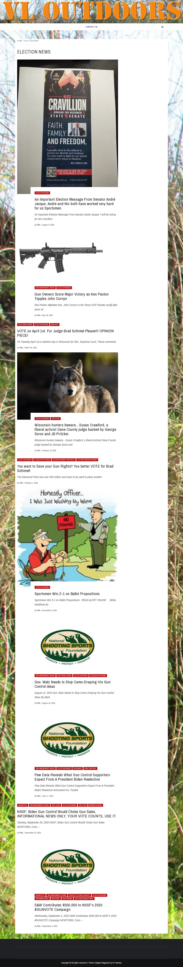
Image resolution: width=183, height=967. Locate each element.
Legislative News (42, 460)
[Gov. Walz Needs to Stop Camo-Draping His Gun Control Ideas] (67, 647)
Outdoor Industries (84, 899)
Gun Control (90, 768)
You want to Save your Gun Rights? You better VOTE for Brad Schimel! (65, 468)
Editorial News (25, 324)
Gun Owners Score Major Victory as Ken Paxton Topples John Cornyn (72, 296)
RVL (39, 224)
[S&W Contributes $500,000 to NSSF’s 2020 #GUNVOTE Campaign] (67, 866)
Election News (42, 193)
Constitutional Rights (79, 895)
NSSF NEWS (67, 899)
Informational (42, 899)
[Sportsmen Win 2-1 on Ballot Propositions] (67, 537)
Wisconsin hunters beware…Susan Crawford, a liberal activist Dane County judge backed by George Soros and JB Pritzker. (75, 429)
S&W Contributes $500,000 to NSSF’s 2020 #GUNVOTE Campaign (68, 907)
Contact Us (91, 26)
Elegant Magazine (102, 962)
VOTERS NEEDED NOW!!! (87, 460)
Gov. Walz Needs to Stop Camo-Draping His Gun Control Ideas (73, 684)
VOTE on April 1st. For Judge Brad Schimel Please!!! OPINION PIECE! (65, 333)
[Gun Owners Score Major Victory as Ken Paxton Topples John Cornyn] (67, 260)
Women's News (95, 805)
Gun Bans (77, 768)
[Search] (162, 27)
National (56, 899)
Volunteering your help (64, 460)
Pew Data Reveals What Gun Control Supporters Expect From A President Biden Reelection (72, 777)
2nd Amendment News (45, 288)
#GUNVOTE (22, 805)
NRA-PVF (54, 324)
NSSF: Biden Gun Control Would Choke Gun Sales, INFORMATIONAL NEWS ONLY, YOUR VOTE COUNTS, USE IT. (66, 814)
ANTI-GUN (56, 805)
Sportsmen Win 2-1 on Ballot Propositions (67, 593)
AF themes (117, 962)
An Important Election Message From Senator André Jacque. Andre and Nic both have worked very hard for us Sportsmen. (75, 204)
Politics (55, 419)
